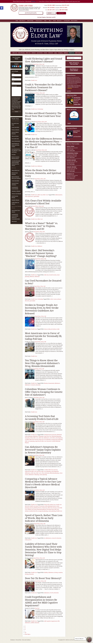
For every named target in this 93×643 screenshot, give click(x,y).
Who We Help (30, 20)
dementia (38, 385)
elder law (46, 275)
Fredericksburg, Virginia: (72, 153)
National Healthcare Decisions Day (45, 509)
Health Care (71, 52)
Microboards (14, 221)
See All (69, 123)
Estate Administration (16, 141)
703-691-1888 (51, 5)
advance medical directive (31, 511)
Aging (55, 52)
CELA (31, 438)
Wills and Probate (15, 136)
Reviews (53, 13)
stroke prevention (51, 329)
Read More (69, 91)
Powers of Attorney (15, 129)
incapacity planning (43, 511)
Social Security (52, 275)
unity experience (29, 196)
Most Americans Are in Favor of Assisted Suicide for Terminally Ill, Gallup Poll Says (43, 336)
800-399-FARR (64, 9)
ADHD (32, 622)
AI (44, 538)
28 (25, 632)
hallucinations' (58, 194)
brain (45, 329)
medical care (52, 504)
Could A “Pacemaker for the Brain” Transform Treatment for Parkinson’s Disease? (43, 87)
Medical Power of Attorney (40, 507)
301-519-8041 (51, 7)
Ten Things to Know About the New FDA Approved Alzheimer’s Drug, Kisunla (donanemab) (42, 363)
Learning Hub (67, 20)
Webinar (33, 1)
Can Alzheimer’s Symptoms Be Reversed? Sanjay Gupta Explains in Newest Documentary (43, 449)
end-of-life (52, 438)
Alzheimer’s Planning (16, 191)
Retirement (50, 52)
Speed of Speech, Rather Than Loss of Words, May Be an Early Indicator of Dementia (43, 518)
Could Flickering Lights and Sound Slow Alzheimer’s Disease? (43, 60)
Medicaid (34, 52)
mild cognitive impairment (50, 621)
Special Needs (40, 52)
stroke (57, 329)
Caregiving (60, 52)
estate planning (28, 436)
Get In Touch (61, 13)
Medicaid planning (56, 436)
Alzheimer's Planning (38, 436)
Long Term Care (48, 436)
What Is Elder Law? (15, 170)
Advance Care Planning (16, 193)
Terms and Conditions (26, 639)
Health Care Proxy (32, 509)
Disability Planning (15, 200)
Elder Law (15, 52)
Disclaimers (12, 639)
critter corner (53, 299)
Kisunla (46, 383)
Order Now (77, 104)
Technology (40, 109)
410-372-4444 (63, 7)
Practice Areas (39, 20)
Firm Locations (74, 20)
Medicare (66, 52)
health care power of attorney (37, 506)
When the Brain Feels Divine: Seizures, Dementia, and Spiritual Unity (43, 173)
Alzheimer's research (30, 385)
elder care (35, 438)
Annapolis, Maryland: (71, 167)
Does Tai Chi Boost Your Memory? (43, 578)
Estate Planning (21, 52)
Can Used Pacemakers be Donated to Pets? (43, 282)
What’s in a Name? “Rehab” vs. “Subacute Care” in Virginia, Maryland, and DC (41, 226)
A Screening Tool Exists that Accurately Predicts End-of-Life (41, 418)
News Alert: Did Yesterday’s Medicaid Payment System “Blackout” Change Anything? (41, 253)
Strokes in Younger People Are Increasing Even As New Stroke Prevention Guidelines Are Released (41, 309)
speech (29, 539)
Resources (59, 20)
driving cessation (58, 572)
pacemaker (32, 300)
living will (46, 504)
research (54, 538)
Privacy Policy (18, 639)
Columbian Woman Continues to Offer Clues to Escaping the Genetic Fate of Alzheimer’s (44, 392)
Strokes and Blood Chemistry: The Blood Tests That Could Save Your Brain (43, 116)
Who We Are (22, 20)
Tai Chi (51, 592)
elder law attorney (52, 507)
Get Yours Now (77, 136)
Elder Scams (77, 52)
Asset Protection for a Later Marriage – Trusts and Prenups (16, 150)
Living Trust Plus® (15, 127)
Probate (45, 52)
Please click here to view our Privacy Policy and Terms (16, 108)
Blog (50, 20)
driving (27, 574)
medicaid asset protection (50, 434)
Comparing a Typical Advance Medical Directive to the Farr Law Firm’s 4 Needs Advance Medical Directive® (43, 483)
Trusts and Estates (15, 120)
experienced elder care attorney (43, 441)
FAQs (45, 20)
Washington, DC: (70, 173)
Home (17, 20)
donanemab (51, 383)
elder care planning (30, 441)
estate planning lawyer (50, 506)
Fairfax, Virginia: (70, 146)
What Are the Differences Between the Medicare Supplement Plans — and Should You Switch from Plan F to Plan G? (43, 143)
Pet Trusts (13, 154)
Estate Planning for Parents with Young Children (15, 145)
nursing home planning (56, 439)
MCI (59, 621)
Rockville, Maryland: (71, 160)
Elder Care (28, 52)
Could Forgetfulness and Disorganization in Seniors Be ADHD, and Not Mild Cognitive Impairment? (41, 601)
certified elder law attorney (31, 439)
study (26, 539)
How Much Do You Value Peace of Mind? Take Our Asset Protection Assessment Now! (31, 13)
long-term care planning (45, 439)
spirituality (36, 196)
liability (46, 572)
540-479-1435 (65, 5)
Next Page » (28, 634)
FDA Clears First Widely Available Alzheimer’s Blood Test (43, 202)
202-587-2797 (51, 9)
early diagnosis (59, 438)
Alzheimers (57, 383)
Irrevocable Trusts (15, 138)
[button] (1, 8)
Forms (54, 20)
